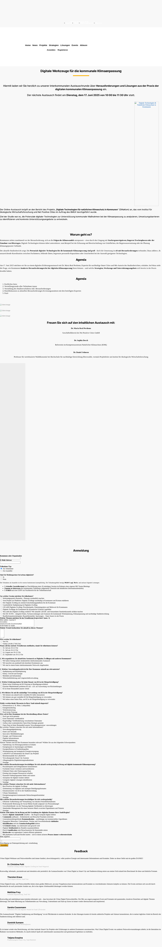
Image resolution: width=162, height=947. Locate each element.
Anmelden (4, 845)
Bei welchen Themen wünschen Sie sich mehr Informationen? (21, 727)
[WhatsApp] (85, 25)
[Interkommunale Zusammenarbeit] (17, 624)
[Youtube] (89, 25)
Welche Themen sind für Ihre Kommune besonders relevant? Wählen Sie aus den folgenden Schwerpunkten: (38, 742)
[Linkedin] (76, 25)
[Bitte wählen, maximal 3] (17, 620)
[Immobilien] (17, 622)
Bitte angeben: (5, 837)
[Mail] (79, 25)
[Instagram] (73, 25)
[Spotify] (82, 25)
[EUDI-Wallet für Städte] (17, 626)
